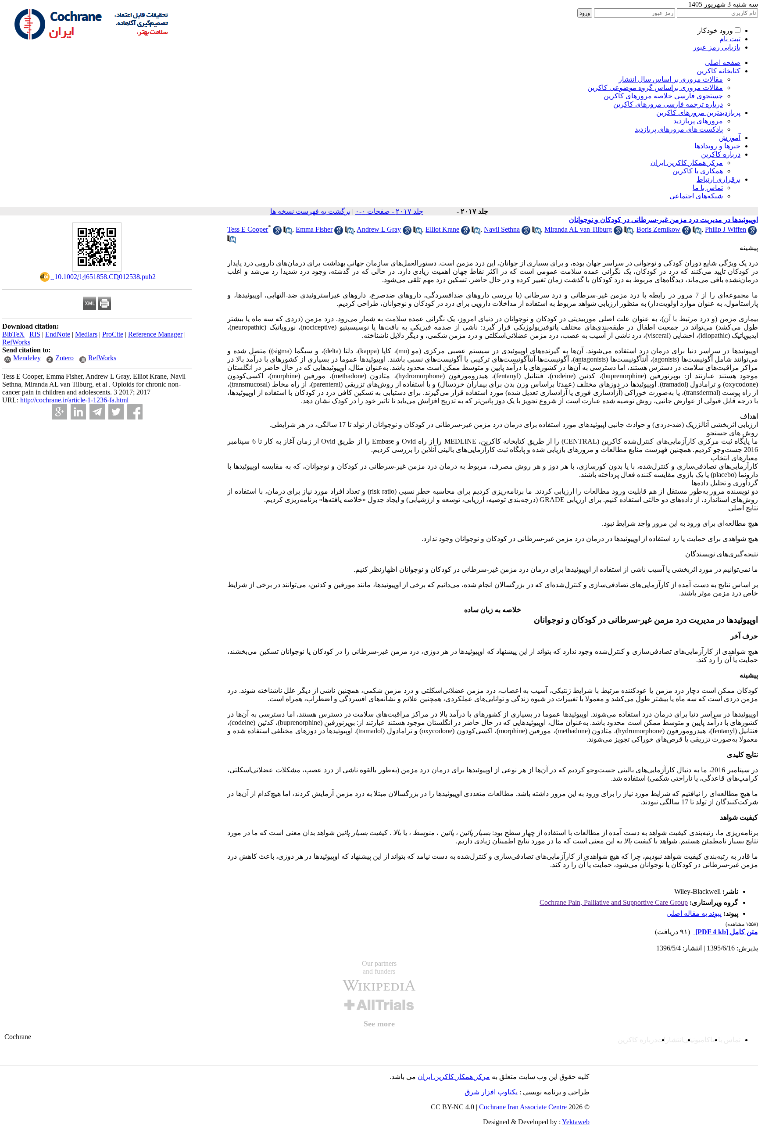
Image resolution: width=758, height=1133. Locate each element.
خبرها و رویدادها (717, 146)
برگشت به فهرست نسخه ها (310, 211)
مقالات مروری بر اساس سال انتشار (671, 79)
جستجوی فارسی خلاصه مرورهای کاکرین (663, 96)
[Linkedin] (78, 411)
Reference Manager (155, 334)
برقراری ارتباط (718, 179)
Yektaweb (576, 1122)
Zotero (64, 358)
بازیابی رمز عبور (716, 47)
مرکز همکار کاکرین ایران (687, 162)
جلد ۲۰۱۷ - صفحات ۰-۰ (389, 211)
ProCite (112, 334)
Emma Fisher (314, 229)
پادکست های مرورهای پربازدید (679, 129)
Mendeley (27, 358)
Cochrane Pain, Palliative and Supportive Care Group (614, 902)
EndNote (57, 334)
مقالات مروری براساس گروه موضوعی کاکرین (655, 87)
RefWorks (16, 342)
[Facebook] (135, 411)
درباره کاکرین (720, 154)
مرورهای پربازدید (698, 121)
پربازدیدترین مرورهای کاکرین (698, 112)
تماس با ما (708, 187)
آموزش (729, 137)
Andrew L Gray (379, 229)
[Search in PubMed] (287, 232)
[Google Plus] (59, 411)
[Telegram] (97, 411)
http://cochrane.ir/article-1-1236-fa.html (74, 400)
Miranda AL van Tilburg (578, 229)
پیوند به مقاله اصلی (694, 913)
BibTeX (13, 334)
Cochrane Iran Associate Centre (523, 1107)
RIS (34, 334)
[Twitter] (116, 411)
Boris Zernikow (658, 229)
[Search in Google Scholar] (277, 232)
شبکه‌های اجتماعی (696, 196)
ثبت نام (729, 39)
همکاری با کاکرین (697, 171)
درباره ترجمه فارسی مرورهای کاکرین (668, 104)
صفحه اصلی (722, 62)
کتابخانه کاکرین (718, 71)
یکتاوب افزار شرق (491, 1092)
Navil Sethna (502, 229)
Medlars (86, 334)
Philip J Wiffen (725, 229)
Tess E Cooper (247, 229)
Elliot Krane (442, 229)
